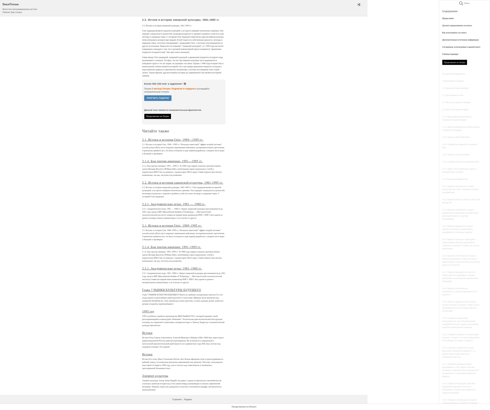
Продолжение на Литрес (454, 62)
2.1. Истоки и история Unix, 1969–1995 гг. (172, 225)
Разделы (188, 399)
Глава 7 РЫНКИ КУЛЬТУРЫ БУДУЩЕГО (171, 290)
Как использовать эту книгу (454, 32)
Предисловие (448, 18)
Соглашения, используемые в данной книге (461, 46)
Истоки (147, 333)
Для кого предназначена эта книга (457, 25)
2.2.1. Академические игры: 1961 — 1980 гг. (173, 204)
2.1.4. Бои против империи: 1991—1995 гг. (172, 161)
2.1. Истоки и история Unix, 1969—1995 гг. (172, 139)
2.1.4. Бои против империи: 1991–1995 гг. (171, 247)
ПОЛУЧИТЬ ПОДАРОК (158, 98)
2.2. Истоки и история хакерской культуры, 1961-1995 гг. (182, 182)
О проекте (177, 399)
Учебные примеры (450, 54)
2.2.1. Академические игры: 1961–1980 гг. (172, 268)
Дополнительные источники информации (460, 39)
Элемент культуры (155, 376)
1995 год (148, 311)
